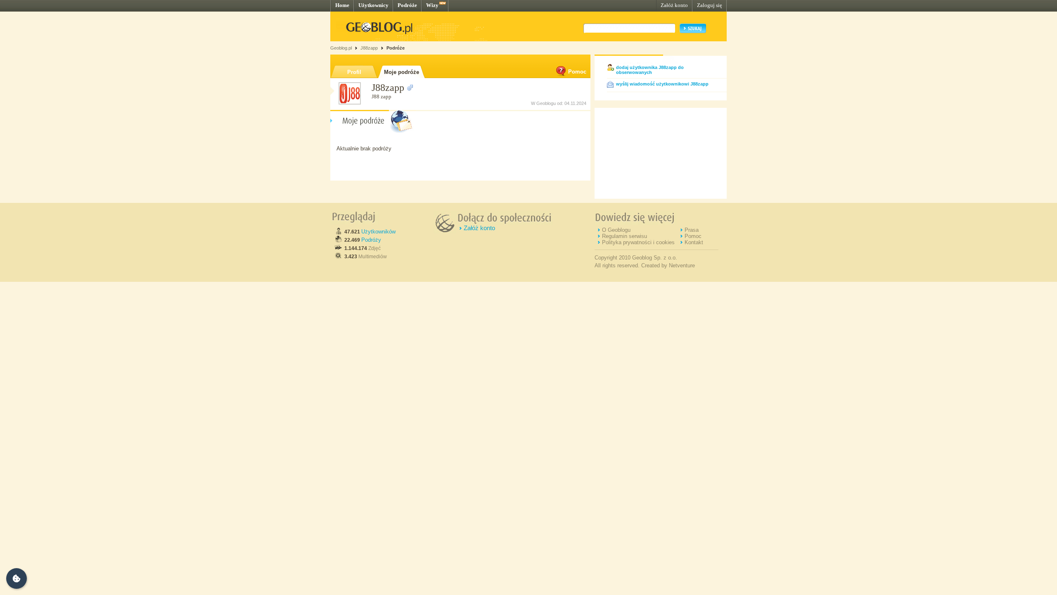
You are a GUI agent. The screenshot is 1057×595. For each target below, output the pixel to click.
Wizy (432, 5)
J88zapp (369, 47)
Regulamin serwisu (624, 236)
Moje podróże (401, 72)
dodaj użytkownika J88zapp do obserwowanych (650, 70)
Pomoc (577, 72)
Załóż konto (674, 5)
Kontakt (694, 242)
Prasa (692, 230)
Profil (354, 72)
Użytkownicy (373, 5)
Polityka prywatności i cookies (638, 242)
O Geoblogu (616, 230)
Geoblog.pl (341, 47)
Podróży (371, 240)
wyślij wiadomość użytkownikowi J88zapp (662, 83)
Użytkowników (378, 231)
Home (342, 5)
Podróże (407, 5)
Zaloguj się (709, 5)
